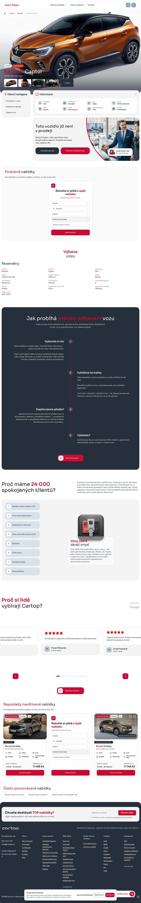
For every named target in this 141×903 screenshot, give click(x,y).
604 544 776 (7, 841)
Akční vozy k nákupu (49, 856)
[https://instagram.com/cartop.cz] (138, 897)
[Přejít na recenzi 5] (65, 676)
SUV (45, 104)
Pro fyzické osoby (89, 844)
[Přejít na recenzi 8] (71, 676)
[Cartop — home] (12, 5)
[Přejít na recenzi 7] (69, 676)
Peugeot (107, 854)
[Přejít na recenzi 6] (67, 676)
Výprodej (66, 844)
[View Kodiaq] (25, 746)
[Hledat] (128, 5)
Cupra (106, 864)
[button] (86, 94)
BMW (106, 844)
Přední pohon (73, 110)
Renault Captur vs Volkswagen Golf (65, 795)
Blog (23, 858)
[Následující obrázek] (44, 726)
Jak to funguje (27, 841)
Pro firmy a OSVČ (89, 847)
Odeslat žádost (70, 232)
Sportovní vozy (68, 866)
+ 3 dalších (67, 83)
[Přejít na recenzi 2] (58, 676)
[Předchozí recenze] (15, 676)
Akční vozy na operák (50, 853)
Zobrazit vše (67, 887)
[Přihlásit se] (133, 5)
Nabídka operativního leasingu (47, 847)
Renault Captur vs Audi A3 (14, 795)
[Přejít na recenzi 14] (84, 676)
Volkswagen (108, 861)
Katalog (45, 869)
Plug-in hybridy (129, 848)
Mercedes (107, 858)
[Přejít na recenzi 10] (75, 676)
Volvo (106, 851)
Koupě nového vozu (49, 859)
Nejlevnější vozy (69, 881)
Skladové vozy (68, 859)
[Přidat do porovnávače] (43, 716)
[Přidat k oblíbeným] (39, 716)
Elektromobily (129, 844)
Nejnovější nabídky (49, 862)
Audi (105, 841)
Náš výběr (46, 866)
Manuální (71, 104)
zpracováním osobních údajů (123, 817)
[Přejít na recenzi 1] (54, 676)
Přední (4, 289)
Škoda (106, 848)
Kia (105, 867)
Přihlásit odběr (127, 813)
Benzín (45, 110)
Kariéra (24, 851)
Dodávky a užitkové (131, 851)
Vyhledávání (26, 848)
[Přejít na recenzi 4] (63, 676)
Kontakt (25, 854)
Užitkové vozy (68, 862)
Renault (5, 271)
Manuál (51, 283)
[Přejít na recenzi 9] (73, 676)
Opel (105, 871)
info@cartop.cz (8, 844)
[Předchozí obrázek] (6, 726)
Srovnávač (26, 844)
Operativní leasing (49, 841)
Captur (51, 271)
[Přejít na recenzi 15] (86, 676)
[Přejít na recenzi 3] (61, 676)
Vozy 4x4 (66, 841)
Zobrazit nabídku (25, 773)
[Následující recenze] (125, 676)
